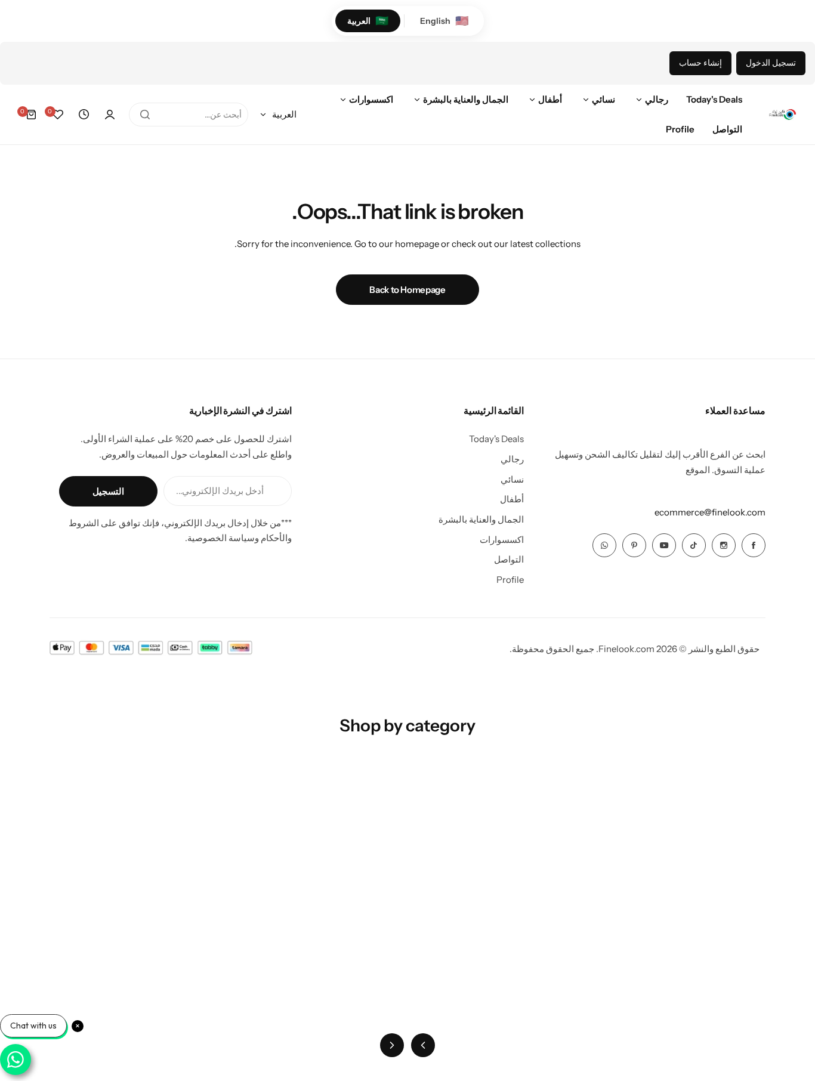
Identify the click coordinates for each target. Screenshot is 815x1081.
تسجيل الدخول (771, 62)
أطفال (512, 499)
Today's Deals (496, 438)
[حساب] (110, 114)
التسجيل (108, 491)
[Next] (392, 1045)
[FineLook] (782, 114)
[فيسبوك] (753, 545)
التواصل (509, 559)
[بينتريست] (634, 545)
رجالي (512, 459)
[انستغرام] (724, 545)
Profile (510, 579)
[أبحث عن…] (145, 114)
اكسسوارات (502, 539)
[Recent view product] (83, 114)
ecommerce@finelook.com (710, 512)
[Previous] (423, 1045)
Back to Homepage (407, 289)
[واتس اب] (604, 545)
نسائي (512, 479)
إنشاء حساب (700, 62)
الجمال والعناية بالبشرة (481, 519)
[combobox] (188, 114)
